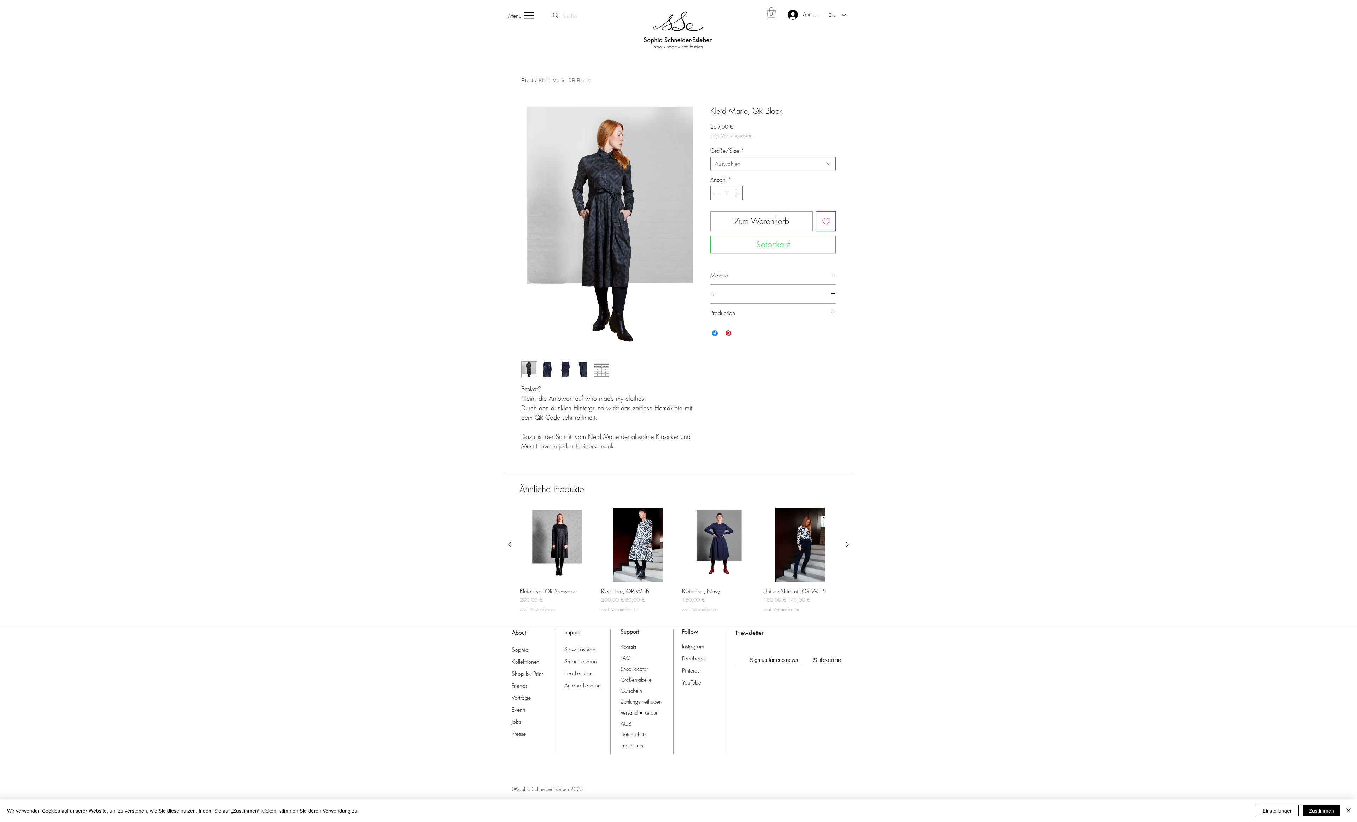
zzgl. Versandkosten (731, 136)
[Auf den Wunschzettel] (826, 221)
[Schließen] (1348, 810)
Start (527, 80)
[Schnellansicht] (557, 545)
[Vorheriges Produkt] (509, 544)
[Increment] (737, 193)
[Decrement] (716, 193)
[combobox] (773, 163)
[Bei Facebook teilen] (715, 333)
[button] (771, 12)
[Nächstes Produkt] (847, 544)
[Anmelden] (788, 14)
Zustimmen (1321, 810)
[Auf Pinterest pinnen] (728, 333)
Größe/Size (727, 150)
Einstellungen (1278, 810)
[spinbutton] (726, 193)
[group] (678, 559)
